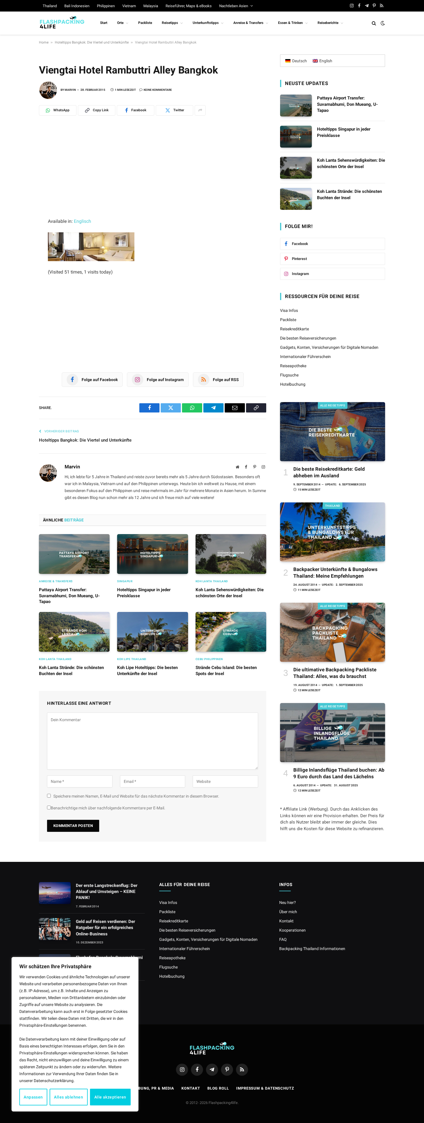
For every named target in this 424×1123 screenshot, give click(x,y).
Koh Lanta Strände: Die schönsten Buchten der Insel (71, 670)
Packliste (145, 23)
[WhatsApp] (19, 150)
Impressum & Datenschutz (265, 1088)
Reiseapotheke (293, 365)
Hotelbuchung (292, 384)
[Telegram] (19, 163)
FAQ (283, 939)
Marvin (70, 89)
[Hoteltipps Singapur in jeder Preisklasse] (152, 554)
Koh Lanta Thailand (212, 581)
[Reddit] (19, 201)
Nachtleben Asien (233, 6)
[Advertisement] (152, 174)
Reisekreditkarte (294, 329)
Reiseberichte (328, 23)
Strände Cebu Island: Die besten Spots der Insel (226, 670)
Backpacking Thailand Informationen (312, 948)
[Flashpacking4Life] (62, 23)
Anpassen (33, 1097)
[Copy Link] (19, 226)
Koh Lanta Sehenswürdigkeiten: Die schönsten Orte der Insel (230, 592)
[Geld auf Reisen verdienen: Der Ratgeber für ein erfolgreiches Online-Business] (55, 929)
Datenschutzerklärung (54, 1080)
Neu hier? (287, 902)
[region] (75, 1034)
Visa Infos (289, 310)
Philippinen (106, 6)
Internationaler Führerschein (305, 356)
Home (43, 42)
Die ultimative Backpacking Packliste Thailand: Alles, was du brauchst (334, 673)
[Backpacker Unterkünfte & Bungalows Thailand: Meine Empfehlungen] (332, 532)
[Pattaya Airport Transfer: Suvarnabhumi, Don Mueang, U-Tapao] (74, 554)
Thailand (50, 6)
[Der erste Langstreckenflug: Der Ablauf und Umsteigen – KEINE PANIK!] (55, 893)
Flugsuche (289, 375)
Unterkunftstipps (206, 23)
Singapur (124, 581)
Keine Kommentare (158, 89)
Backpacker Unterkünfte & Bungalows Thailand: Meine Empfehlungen (335, 572)
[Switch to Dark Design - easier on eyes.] (382, 23)
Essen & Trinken (290, 23)
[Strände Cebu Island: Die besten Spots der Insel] (231, 632)
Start (103, 23)
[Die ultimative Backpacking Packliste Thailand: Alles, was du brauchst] (332, 632)
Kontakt (286, 921)
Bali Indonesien (76, 6)
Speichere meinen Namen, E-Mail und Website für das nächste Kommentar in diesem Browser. (136, 796)
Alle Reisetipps (332, 405)
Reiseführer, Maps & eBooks (189, 6)
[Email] (19, 214)
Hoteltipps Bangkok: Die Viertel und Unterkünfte (92, 42)
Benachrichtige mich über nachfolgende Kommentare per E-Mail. (108, 808)
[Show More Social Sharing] (200, 110)
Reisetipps (170, 23)
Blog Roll (218, 1088)
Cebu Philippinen (209, 659)
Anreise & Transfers (248, 23)
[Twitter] (19, 188)
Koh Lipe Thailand (132, 659)
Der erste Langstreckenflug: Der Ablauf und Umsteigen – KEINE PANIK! (106, 891)
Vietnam (129, 6)
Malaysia (150, 6)
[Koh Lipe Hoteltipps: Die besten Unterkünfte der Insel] (152, 632)
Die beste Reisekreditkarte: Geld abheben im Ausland (329, 472)
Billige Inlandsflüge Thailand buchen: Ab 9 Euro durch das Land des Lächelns (338, 773)
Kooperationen (292, 930)
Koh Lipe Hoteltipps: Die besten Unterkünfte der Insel (147, 670)
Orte (120, 23)
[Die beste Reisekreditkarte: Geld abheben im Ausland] (332, 431)
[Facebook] (19, 176)
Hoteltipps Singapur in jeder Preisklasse (143, 592)
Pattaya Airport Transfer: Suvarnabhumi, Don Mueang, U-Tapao (69, 595)
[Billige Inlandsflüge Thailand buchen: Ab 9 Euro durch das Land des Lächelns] (332, 732)
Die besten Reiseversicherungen (308, 338)
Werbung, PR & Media (152, 1088)
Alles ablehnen (68, 1097)
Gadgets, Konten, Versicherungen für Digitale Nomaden (329, 347)
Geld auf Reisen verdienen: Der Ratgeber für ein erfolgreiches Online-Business (105, 928)
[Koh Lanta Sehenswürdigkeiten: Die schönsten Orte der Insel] (231, 554)
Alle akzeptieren (110, 1097)
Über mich (288, 911)
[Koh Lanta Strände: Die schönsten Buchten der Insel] (74, 632)
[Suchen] (374, 23)
